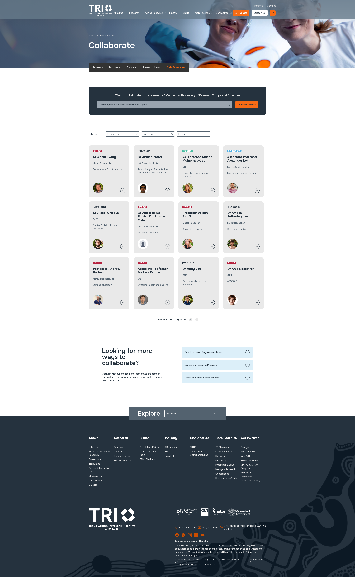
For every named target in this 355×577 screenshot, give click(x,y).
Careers (93, 484)
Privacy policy (181, 564)
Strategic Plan (96, 475)
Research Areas (122, 456)
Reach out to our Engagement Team (203, 352)
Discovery (119, 447)
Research (134, 12)
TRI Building (94, 463)
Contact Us (210, 564)
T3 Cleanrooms (223, 447)
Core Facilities (202, 12)
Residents (170, 456)
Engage (245, 447)
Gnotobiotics (222, 473)
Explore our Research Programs (201, 364)
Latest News (95, 447)
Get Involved (222, 12)
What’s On (246, 456)
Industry (173, 12)
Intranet (258, 5)
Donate (243, 12)
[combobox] (107, 134)
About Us (118, 12)
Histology (220, 456)
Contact (271, 5)
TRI (90, 35)
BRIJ (167, 451)
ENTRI (186, 12)
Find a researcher (247, 104)
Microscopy (221, 460)
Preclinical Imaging (224, 464)
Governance (95, 459)
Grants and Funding (250, 480)
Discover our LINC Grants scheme (202, 377)
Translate (119, 451)
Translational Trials (149, 447)
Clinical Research (154, 12)
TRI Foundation (248, 451)
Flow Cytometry (223, 451)
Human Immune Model (226, 478)
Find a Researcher (123, 460)
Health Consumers (250, 460)
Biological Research (225, 469)
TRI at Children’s (148, 459)
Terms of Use (195, 564)
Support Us (260, 12)
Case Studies (95, 480)
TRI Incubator (171, 447)
